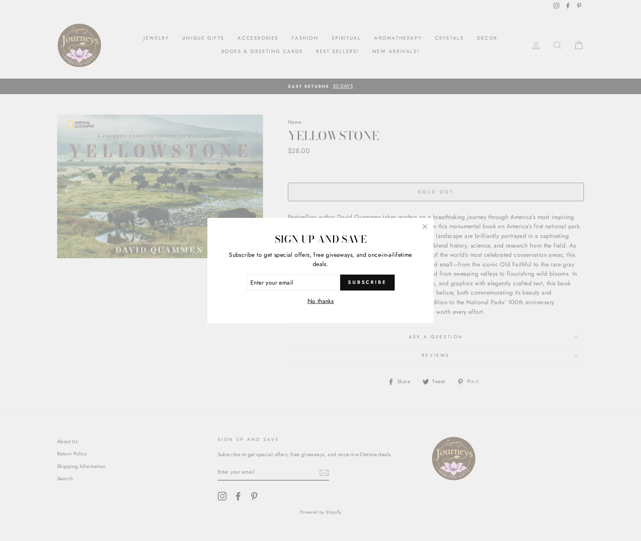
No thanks (321, 301)
